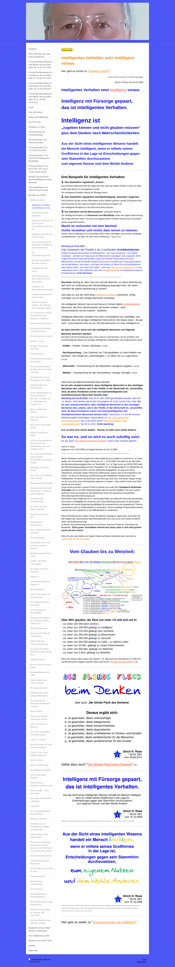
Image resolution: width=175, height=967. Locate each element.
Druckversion (37, 959)
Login (144, 959)
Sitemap (47, 959)
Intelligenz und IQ (99, 71)
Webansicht (141, 962)
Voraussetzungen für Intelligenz (114, 922)
